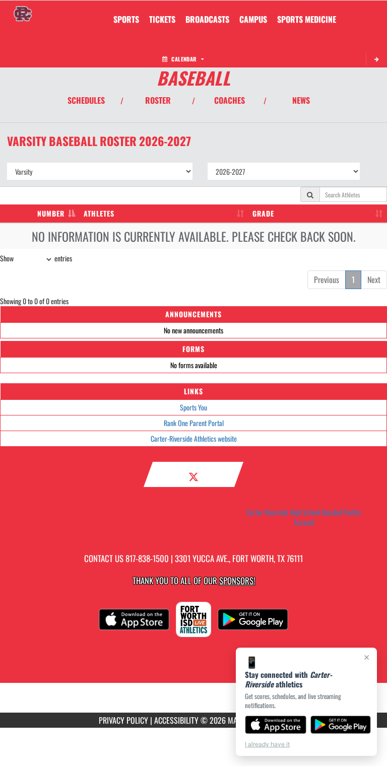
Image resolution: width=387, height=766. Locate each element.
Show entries (36, 258)
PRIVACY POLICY (123, 720)
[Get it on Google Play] (340, 725)
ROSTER (158, 100)
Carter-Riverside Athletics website (194, 438)
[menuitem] (162, 19)
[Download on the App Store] (275, 725)
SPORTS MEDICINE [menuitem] (306, 19)
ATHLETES (99, 213)
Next (373, 279)
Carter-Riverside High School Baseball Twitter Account (304, 517)
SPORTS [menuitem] (126, 19)
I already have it (267, 744)
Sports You (193, 407)
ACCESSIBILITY (176, 720)
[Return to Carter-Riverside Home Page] (23, 13)
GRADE (263, 213)
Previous (326, 279)
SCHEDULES (86, 100)
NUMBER (50, 213)
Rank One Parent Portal (194, 422)
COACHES (229, 100)
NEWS (301, 100)
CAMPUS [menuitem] (253, 19)
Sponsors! (237, 580)
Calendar (184, 59)
